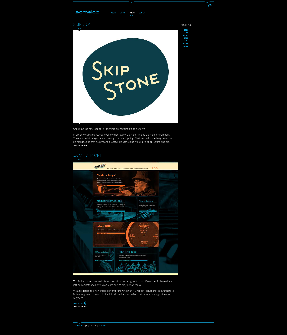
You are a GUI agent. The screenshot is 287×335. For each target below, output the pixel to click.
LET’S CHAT (103, 326)
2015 (186, 41)
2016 (186, 38)
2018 (186, 33)
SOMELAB (79, 326)
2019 (186, 30)
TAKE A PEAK (78, 303)
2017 (186, 35)
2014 (186, 43)
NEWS (132, 13)
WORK (113, 13)
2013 (186, 46)
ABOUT (123, 13)
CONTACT (142, 13)
